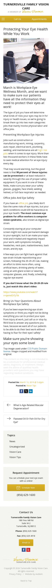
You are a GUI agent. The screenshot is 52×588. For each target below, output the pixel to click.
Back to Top (26, 580)
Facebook (24, 550)
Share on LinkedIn (31, 391)
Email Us (26, 542)
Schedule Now (28, 487)
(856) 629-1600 (29, 531)
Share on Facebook (21, 391)
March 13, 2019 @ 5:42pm (32, 382)
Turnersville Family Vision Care (34, 568)
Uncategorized (17, 446)
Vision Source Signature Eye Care (26, 559)
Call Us (17, 19)
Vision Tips (31, 385)
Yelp (28, 550)
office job (23, 203)
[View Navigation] (4, 19)
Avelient (39, 574)
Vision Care (15, 451)
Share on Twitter (26, 391)
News (12, 441)
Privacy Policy (15, 574)
